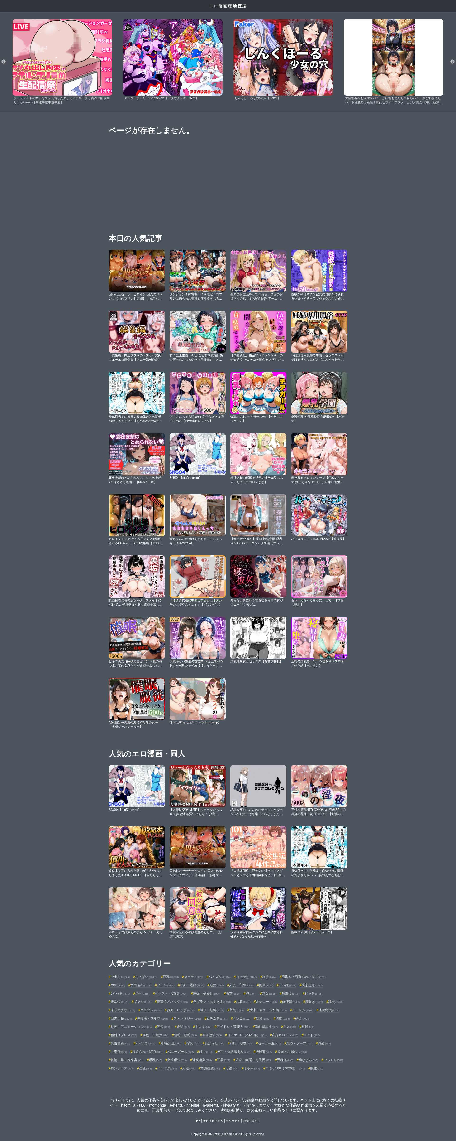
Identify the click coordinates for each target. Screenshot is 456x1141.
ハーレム (302, 1010)
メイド (312, 1035)
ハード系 (167, 1068)
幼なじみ (308, 1060)
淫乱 (145, 1068)
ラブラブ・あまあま (212, 1002)
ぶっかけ (246, 977)
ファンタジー (187, 1018)
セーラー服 (269, 1043)
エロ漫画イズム (213, 1121)
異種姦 (285, 1060)
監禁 (263, 1018)
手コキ (203, 1027)
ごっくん (333, 1060)
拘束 (266, 985)
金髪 (183, 1027)
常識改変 (210, 1068)
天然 (188, 1068)
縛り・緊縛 (212, 1010)
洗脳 (283, 1018)
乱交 (335, 1002)
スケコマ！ (233, 1121)
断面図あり (266, 1027)
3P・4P (120, 993)
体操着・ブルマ (152, 1018)
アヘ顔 (287, 985)
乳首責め (120, 1043)
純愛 (324, 1043)
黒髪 (164, 1027)
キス (289, 1027)
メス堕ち (212, 1035)
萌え (302, 1018)
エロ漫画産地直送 (228, 6)
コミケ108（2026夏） (285, 1068)
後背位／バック (172, 1002)
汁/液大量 (171, 1043)
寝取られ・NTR (147, 1052)
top (198, 1121)
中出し (120, 977)
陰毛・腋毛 (185, 1035)
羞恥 (236, 1010)
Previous (3, 61)
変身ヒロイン (285, 1035)
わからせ (214, 1043)
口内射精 (121, 1018)
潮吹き (314, 1002)
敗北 (316, 1068)
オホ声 (252, 1068)
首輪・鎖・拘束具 (127, 1060)
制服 (269, 977)
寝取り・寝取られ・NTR (304, 977)
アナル (165, 985)
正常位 (119, 1002)
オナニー (266, 1002)
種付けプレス (124, 1035)
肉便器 (291, 1002)
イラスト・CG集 (171, 993)
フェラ (193, 977)
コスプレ (150, 1010)
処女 (216, 985)
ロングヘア (122, 1068)
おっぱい (146, 977)
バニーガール (180, 1052)
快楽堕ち (312, 985)
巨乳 (171, 977)
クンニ (241, 1018)
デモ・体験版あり (233, 1052)
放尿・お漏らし (292, 1052)
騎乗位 (290, 993)
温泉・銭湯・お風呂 (253, 1060)
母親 (231, 1068)
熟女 (269, 993)
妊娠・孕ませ (206, 993)
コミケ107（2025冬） (246, 1035)
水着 (243, 1002)
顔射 (307, 1027)
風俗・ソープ (299, 1043)
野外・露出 (192, 985)
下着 (223, 1060)
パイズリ (219, 977)
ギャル (142, 1002)
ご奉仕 (119, 1052)
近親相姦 (202, 1060)
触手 (205, 1052)
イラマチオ (123, 1010)
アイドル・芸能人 (233, 1027)
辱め (118, 985)
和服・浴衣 (241, 1043)
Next (452, 61)
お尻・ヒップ (180, 1010)
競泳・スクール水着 (268, 1010)
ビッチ (313, 993)
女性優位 (177, 1060)
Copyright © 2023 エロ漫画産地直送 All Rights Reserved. (228, 1134)
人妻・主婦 (241, 985)
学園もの (140, 985)
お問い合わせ (251, 1121)
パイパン (145, 1043)
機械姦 (264, 1052)
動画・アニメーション (131, 1027)
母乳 (155, 1060)
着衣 (233, 993)
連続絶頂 (328, 1010)
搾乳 (192, 1043)
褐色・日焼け (155, 1035)
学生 (142, 993)
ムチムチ (216, 1018)
